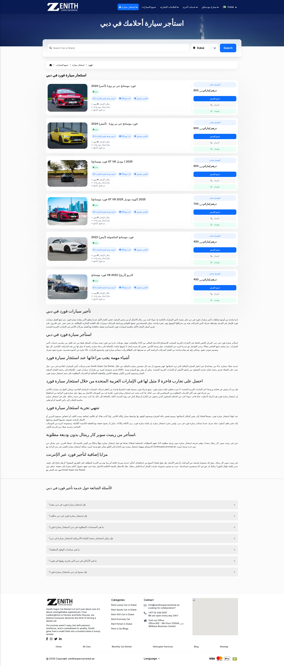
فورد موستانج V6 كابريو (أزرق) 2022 (112, 275)
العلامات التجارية (168, 6)
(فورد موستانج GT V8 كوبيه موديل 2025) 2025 (118, 199)
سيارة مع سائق (209, 6)
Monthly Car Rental (122, 646)
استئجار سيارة (128, 6)
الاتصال (216, 105)
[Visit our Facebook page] (47, 639)
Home (59, 646)
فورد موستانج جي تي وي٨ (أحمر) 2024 (113, 85)
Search (228, 47)
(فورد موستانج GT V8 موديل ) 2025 (112, 161)
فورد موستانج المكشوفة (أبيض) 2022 (112, 237)
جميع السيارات (149, 6)
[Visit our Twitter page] (55, 639)
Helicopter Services (163, 646)
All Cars (87, 646)
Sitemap (224, 646)
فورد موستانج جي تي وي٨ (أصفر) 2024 (114, 123)
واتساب (216, 111)
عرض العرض (215, 98)
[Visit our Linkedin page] (60, 639)
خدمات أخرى (189, 6)
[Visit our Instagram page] (51, 639)
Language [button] (151, 658)
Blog (196, 646)
